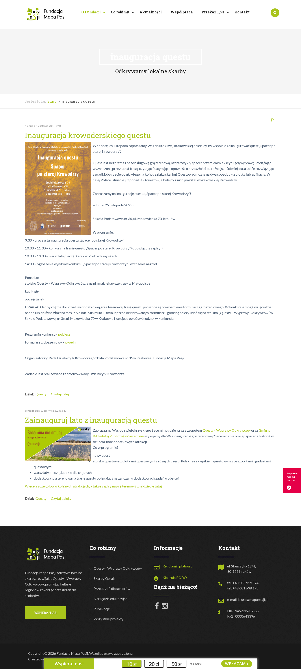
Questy (40, 394)
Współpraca (182, 12)
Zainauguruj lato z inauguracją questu (91, 420)
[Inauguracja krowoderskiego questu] (58, 188)
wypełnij (71, 342)
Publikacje (102, 609)
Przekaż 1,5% (213, 12)
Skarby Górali (104, 578)
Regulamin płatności (178, 566)
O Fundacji (91, 12)
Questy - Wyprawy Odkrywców (227, 430)
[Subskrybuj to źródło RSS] (272, 120)
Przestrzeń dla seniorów (112, 588)
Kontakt (242, 12)
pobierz (64, 334)
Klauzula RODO (175, 577)
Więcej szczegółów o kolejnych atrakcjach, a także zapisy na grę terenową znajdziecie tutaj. (93, 486)
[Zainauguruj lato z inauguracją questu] (58, 443)
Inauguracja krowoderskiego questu (88, 135)
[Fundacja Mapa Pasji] (47, 14)
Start (51, 101)
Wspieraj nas (45, 612)
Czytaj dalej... (61, 394)
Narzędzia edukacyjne (110, 598)
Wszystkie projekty (108, 619)
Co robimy (120, 12)
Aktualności (150, 12)
